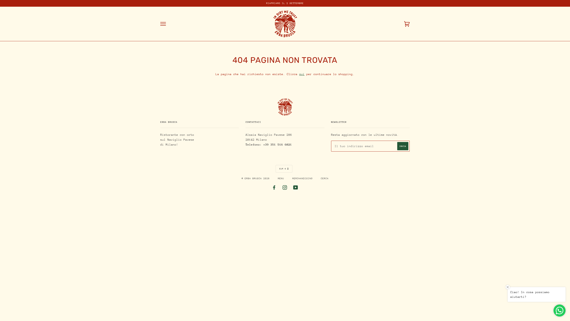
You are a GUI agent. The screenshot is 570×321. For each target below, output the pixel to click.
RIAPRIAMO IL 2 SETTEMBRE (285, 3)
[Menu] (163, 24)
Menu (281, 178)
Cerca (325, 178)
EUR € (282, 168)
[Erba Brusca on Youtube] (295, 188)
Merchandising (302, 178)
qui (302, 74)
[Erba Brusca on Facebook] (274, 188)
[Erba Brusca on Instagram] (285, 188)
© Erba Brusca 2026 (256, 178)
